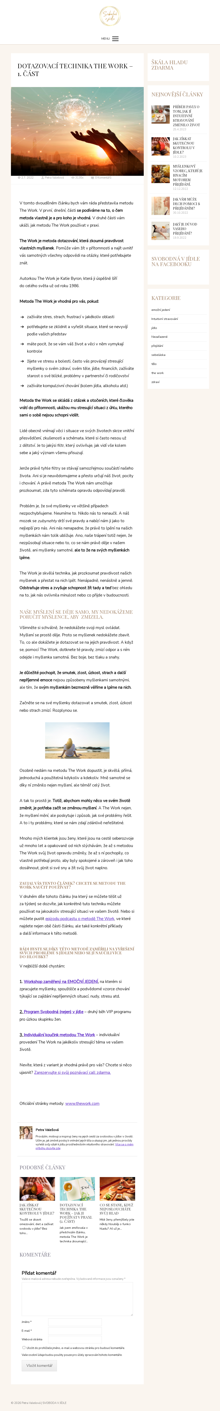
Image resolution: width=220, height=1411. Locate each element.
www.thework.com (82, 1103)
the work (157, 373)
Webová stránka (32, 1339)
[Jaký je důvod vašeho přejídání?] (160, 231)
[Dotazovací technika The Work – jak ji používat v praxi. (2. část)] (77, 1189)
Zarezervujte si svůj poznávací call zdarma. (72, 1072)
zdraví (155, 382)
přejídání (157, 346)
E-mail (27, 1331)
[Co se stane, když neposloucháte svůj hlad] (117, 1189)
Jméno (27, 1322)
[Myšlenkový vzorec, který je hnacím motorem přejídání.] (160, 174)
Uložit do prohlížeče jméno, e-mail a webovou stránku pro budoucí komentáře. (76, 1348)
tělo (154, 364)
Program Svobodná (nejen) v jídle (53, 1012)
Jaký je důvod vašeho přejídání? (185, 228)
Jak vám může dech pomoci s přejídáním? (186, 203)
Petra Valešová (54, 178)
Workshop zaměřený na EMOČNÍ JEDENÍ (61, 981)
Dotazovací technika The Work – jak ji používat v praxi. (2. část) (76, 1213)
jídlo (154, 328)
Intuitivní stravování (164, 319)
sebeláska (158, 355)
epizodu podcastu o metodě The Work (79, 919)
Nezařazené (159, 337)
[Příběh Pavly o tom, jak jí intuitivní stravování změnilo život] (160, 114)
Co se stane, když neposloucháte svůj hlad (116, 1208)
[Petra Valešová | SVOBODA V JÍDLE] (110, 16)
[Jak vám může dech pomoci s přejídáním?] (160, 206)
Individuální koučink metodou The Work (59, 1035)
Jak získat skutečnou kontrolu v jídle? (37, 1208)
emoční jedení (160, 310)
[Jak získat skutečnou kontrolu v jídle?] (37, 1189)
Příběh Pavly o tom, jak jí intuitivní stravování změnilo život (186, 115)
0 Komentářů (103, 178)
